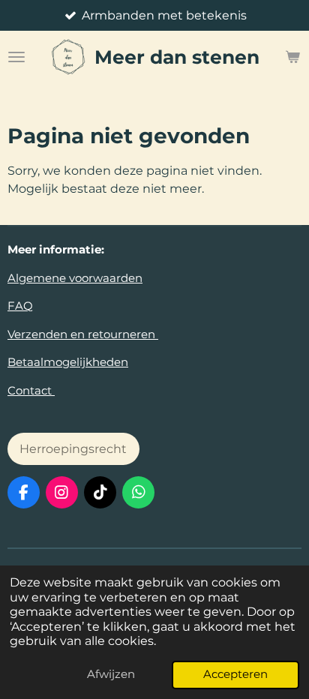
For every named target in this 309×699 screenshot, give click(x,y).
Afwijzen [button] (111, 674)
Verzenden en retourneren (83, 334)
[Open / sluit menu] (16, 57)
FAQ (20, 305)
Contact (31, 390)
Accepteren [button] (235, 674)
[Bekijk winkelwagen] (292, 57)
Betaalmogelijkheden (68, 362)
